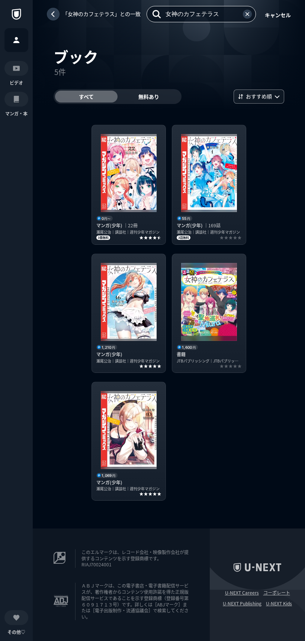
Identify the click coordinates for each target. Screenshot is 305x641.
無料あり (148, 96)
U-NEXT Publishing (242, 603)
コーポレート (276, 593)
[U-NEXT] (16, 14)
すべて (86, 96)
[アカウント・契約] (16, 40)
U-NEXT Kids (279, 603)
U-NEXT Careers (242, 593)
